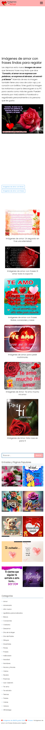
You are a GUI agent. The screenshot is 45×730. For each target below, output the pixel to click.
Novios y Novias (9, 667)
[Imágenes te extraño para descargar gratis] (12, 552)
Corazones (7, 621)
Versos (6, 706)
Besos (5, 617)
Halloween (7, 656)
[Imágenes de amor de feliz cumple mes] (33, 476)
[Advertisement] (22, 31)
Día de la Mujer (9, 632)
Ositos (5, 671)
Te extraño (7, 690)
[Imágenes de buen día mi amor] (33, 526)
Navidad (6, 659)
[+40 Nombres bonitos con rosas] (12, 476)
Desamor (7, 628)
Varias (5, 702)
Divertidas (7, 644)
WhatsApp (7, 710)
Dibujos (6, 640)
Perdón (6, 675)
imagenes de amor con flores (13, 187)
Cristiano (6, 625)
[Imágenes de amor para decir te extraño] (12, 577)
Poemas (6, 679)
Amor (5, 601)
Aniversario (7, 605)
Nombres (6, 663)
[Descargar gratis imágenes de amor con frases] (33, 552)
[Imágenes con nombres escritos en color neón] (33, 577)
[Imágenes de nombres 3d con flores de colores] (12, 501)
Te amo (6, 687)
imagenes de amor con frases (13, 191)
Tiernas (6, 694)
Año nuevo (7, 609)
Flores (5, 648)
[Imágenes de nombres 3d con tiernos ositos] (12, 526)
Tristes (5, 698)
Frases (5, 652)
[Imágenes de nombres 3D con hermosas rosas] (33, 501)
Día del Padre (8, 636)
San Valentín (8, 683)
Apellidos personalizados (13, 613)
